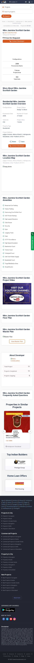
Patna (8, 504)
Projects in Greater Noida (10, 521)
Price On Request (12, 38)
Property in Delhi (7, 567)
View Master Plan (17, 341)
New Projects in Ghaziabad (10, 590)
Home (3, 21)
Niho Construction (10, 33)
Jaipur (4, 502)
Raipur (21, 504)
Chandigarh (16, 508)
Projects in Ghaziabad (9, 528)
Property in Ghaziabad (9, 570)
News (28, 656)
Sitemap (16, 656)
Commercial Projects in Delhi (10, 546)
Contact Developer (18, 41)
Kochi (14, 502)
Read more (17, 598)
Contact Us (20, 654)
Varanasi (29, 506)
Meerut (20, 502)
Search (7, 16)
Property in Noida (7, 559)
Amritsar (15, 500)
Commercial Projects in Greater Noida (13, 541)
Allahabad (8, 500)
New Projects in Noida (9, 580)
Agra (2, 500)
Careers (28, 654)
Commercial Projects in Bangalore (12, 544)
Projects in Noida (7, 518)
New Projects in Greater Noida (11, 583)
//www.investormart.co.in (19, 659)
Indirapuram (19, 21)
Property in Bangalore (9, 565)
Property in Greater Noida (10, 562)
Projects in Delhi (7, 526)
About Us (11, 654)
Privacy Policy (7, 656)
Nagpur (26, 502)
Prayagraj (14, 504)
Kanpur (9, 502)
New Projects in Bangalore (10, 585)
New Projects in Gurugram (10, 578)
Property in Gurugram (9, 557)
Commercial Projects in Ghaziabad (12, 549)
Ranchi (26, 504)
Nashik (3, 504)
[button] (30, 431)
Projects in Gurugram (8, 516)
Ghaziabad (11, 21)
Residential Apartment (14, 414)
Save (22, 142)
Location (13, 2)
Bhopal (21, 500)
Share (14, 142)
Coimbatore (28, 500)
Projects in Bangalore (8, 523)
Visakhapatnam (7, 508)
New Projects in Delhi (8, 588)
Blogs (22, 656)
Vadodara (22, 506)
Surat (2, 506)
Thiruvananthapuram (12, 506)
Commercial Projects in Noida (11, 539)
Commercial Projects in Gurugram (12, 536)
